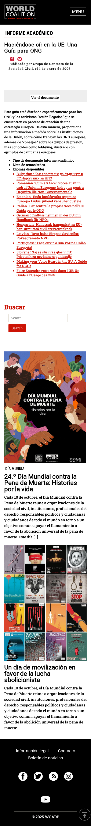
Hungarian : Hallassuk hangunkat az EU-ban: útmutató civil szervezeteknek (49, 226)
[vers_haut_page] (84, 815)
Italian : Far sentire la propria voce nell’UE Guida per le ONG (50, 208)
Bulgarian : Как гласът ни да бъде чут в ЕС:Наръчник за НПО (50, 175)
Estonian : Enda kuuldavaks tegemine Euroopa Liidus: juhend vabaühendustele (49, 198)
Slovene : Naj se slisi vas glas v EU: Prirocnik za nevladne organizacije (44, 254)
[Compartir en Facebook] (11, 59)
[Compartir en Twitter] (19, 59)
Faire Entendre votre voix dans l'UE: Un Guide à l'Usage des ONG (48, 272)
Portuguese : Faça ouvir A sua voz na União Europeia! (51, 245)
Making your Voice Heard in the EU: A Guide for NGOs (52, 263)
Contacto (66, 750)
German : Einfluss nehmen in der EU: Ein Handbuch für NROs (49, 217)
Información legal (32, 750)
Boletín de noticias (45, 757)
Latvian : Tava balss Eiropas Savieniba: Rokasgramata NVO (48, 235)
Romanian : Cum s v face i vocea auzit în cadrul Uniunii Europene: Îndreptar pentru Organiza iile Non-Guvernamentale (50, 187)
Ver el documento (45, 97)
